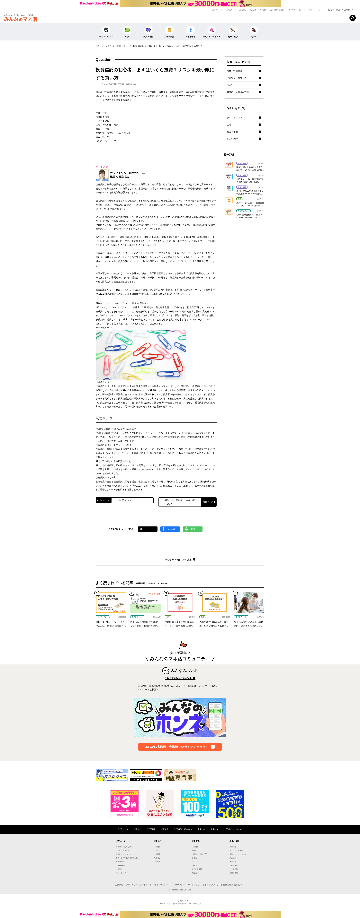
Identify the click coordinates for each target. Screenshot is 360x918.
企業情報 (119, 885)
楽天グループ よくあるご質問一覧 (341, 10)
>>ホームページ (104, 327)
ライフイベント (106, 36)
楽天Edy (292, 10)
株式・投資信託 (234, 71)
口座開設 (157, 847)
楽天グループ (217, 10)
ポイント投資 (197, 869)
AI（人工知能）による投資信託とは (113, 461)
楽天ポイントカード (316, 10)
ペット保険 (234, 869)
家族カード (120, 862)
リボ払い (119, 869)
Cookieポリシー (178, 885)
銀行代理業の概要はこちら (233, 885)
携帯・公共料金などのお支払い (128, 858)
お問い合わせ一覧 (179, 904)
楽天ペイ (302, 10)
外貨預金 (157, 854)
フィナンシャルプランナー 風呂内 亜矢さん (126, 303)
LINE (193, 529)
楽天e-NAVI (120, 865)
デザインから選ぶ (122, 850)
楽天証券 (253, 10)
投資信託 (195, 858)
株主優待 (195, 873)
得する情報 (190, 36)
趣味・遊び (233, 36)
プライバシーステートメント (139, 885)
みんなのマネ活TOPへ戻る (178, 560)
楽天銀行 (242, 10)
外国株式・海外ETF (199, 854)
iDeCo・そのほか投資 (238, 92)
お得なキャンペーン (123, 854)
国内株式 (195, 850)
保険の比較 (234, 873)
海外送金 (157, 858)
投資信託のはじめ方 (106, 477)
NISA (229, 85)
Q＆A (253, 36)
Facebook (170, 529)
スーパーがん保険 (236, 850)
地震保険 (233, 862)
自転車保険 (234, 865)
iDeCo (194, 865)
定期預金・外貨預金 (237, 78)
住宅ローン (158, 862)
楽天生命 (263, 10)
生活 (127, 36)
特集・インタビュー (211, 36)
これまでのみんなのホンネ (178, 678)
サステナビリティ (196, 904)
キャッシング (121, 873)
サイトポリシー (161, 885)
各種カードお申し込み (124, 847)
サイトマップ (194, 885)
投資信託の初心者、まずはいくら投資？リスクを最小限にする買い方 (168, 46)
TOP (98, 46)
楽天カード (231, 10)
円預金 (156, 850)
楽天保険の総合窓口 (277, 10)
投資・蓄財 (148, 36)
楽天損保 (233, 858)
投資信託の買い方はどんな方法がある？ (116, 429)
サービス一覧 (165, 904)
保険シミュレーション (238, 854)
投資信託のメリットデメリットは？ (114, 445)
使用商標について (210, 885)
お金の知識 (169, 36)
